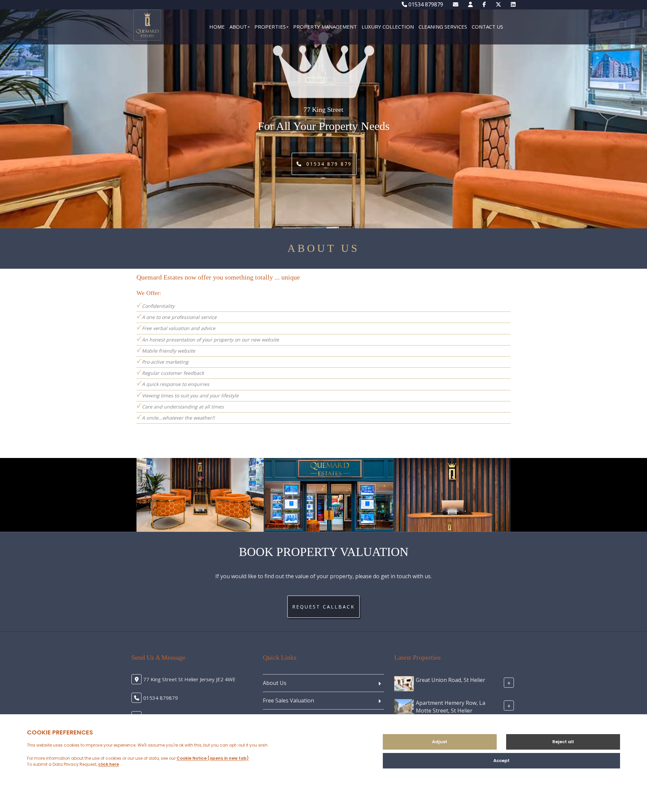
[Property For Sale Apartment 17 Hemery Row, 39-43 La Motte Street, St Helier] (404, 706)
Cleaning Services (443, 26)
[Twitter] (498, 4)
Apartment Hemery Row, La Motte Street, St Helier (450, 706)
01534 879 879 (328, 164)
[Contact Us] (470, 4)
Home (217, 26)
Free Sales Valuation (288, 700)
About (238, 26)
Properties (270, 26)
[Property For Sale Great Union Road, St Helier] (404, 683)
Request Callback (323, 606)
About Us (274, 683)
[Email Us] (455, 4)
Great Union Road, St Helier (450, 680)
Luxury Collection (388, 26)
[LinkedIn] (513, 4)
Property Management (325, 26)
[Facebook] (484, 4)
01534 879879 (425, 4)
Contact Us (487, 26)
